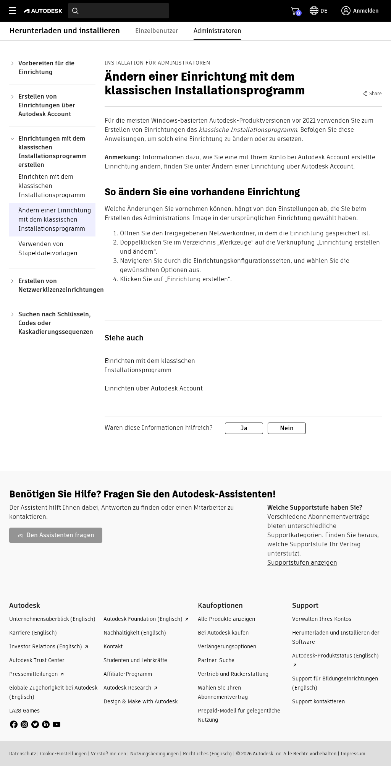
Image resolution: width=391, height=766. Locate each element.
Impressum (353, 753)
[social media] (35, 724)
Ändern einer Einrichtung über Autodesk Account (282, 166)
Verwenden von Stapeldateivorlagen (48, 248)
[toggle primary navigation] (16, 11)
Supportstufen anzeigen (302, 562)
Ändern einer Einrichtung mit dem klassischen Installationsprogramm (54, 219)
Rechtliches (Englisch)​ (207, 753)
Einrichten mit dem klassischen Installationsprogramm (51, 185)
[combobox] (118, 10)
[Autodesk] (44, 11)
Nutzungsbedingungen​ (154, 753)
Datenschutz (22, 753)
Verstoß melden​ (108, 753)
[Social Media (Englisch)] (35, 724)
